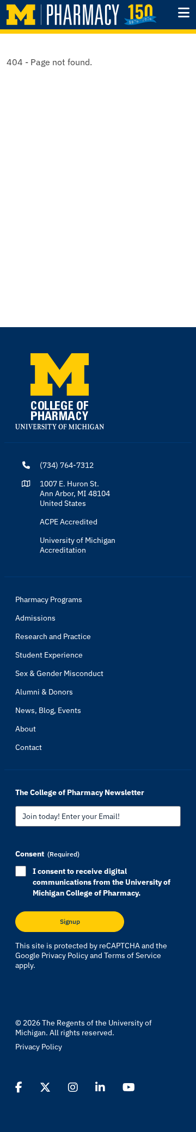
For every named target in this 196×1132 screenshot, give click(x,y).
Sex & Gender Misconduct (59, 673)
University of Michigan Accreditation (77, 545)
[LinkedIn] (100, 1087)
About (25, 729)
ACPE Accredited (68, 522)
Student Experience (49, 655)
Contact (28, 747)
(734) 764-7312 (67, 465)
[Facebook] (19, 1087)
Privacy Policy (64, 955)
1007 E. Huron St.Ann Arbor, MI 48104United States (75, 493)
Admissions (35, 618)
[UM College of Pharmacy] (59, 391)
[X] (45, 1087)
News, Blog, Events (48, 710)
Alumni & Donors (44, 692)
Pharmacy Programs (48, 599)
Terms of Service (132, 955)
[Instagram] (73, 1087)
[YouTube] (129, 1087)
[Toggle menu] (183, 12)
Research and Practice (53, 636)
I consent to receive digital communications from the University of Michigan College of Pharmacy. (101, 882)
